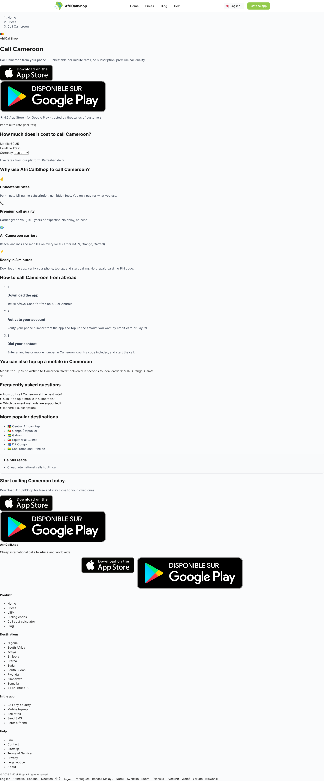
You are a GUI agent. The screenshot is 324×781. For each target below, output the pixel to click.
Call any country (19, 705)
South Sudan (17, 670)
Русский (173, 779)
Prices (149, 6)
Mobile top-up (18, 709)
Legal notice (16, 762)
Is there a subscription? (19, 408)
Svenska (133, 779)
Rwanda (13, 674)
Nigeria (13, 643)
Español (32, 779)
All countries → (18, 688)
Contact (13, 744)
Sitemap (13, 749)
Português (82, 779)
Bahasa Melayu (102, 779)
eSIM (11, 612)
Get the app (259, 6)
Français (19, 779)
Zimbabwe (15, 679)
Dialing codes (17, 617)
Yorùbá (198, 779)
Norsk (120, 779)
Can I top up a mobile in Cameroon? (29, 399)
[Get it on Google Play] (162, 96)
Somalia (13, 683)
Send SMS (15, 718)
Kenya (12, 652)
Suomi (145, 779)
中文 (58, 779)
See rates (14, 714)
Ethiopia (13, 656)
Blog (164, 6)
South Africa (16, 647)
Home (134, 6)
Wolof (186, 779)
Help (177, 6)
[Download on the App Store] (162, 73)
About (12, 767)
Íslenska (158, 779)
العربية (68, 779)
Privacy (13, 758)
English (5, 779)
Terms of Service (20, 753)
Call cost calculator (21, 621)
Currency (6, 153)
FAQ (10, 740)
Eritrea (12, 661)
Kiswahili (211, 779)
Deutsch (47, 779)
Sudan (12, 665)
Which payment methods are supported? (32, 403)
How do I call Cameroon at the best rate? (32, 394)
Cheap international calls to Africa (31, 467)
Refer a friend (17, 723)
